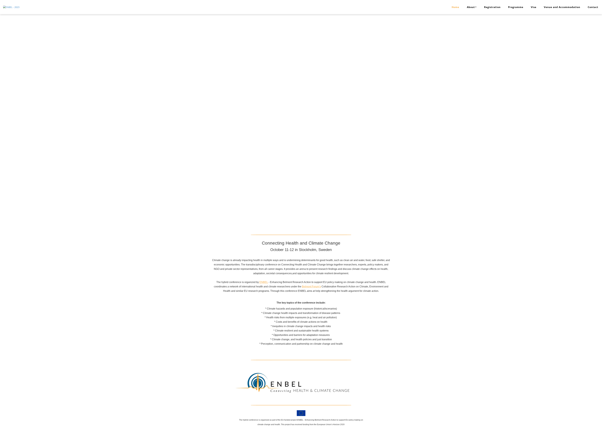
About (471, 7)
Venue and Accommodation (562, 7)
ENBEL (263, 282)
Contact (593, 7)
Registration (492, 7)
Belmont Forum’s (311, 286)
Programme (515, 7)
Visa (533, 7)
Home (455, 7)
